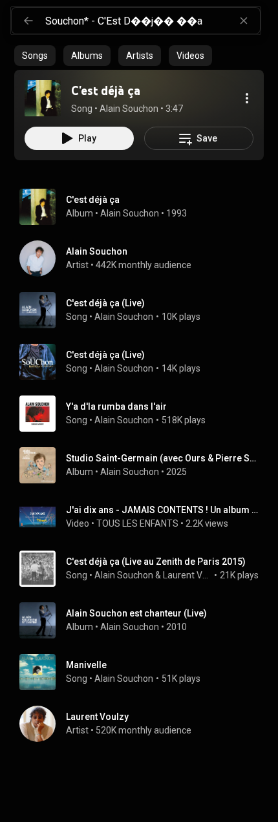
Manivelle (86, 665)
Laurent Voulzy (187, 575)
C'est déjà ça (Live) (105, 303)
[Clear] (243, 20)
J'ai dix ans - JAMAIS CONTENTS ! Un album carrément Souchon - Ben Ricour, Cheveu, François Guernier (162, 510)
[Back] (28, 20)
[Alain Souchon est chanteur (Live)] (144, 620)
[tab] (35, 55)
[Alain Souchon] (144, 258)
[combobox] (152, 21)
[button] (43, 98)
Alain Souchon (129, 213)
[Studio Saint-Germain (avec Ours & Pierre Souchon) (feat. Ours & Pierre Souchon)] (144, 465)
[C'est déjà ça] (43, 98)
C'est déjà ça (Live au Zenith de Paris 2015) (156, 561)
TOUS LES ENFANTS (137, 523)
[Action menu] (247, 98)
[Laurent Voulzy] (144, 724)
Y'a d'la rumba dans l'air (116, 406)
